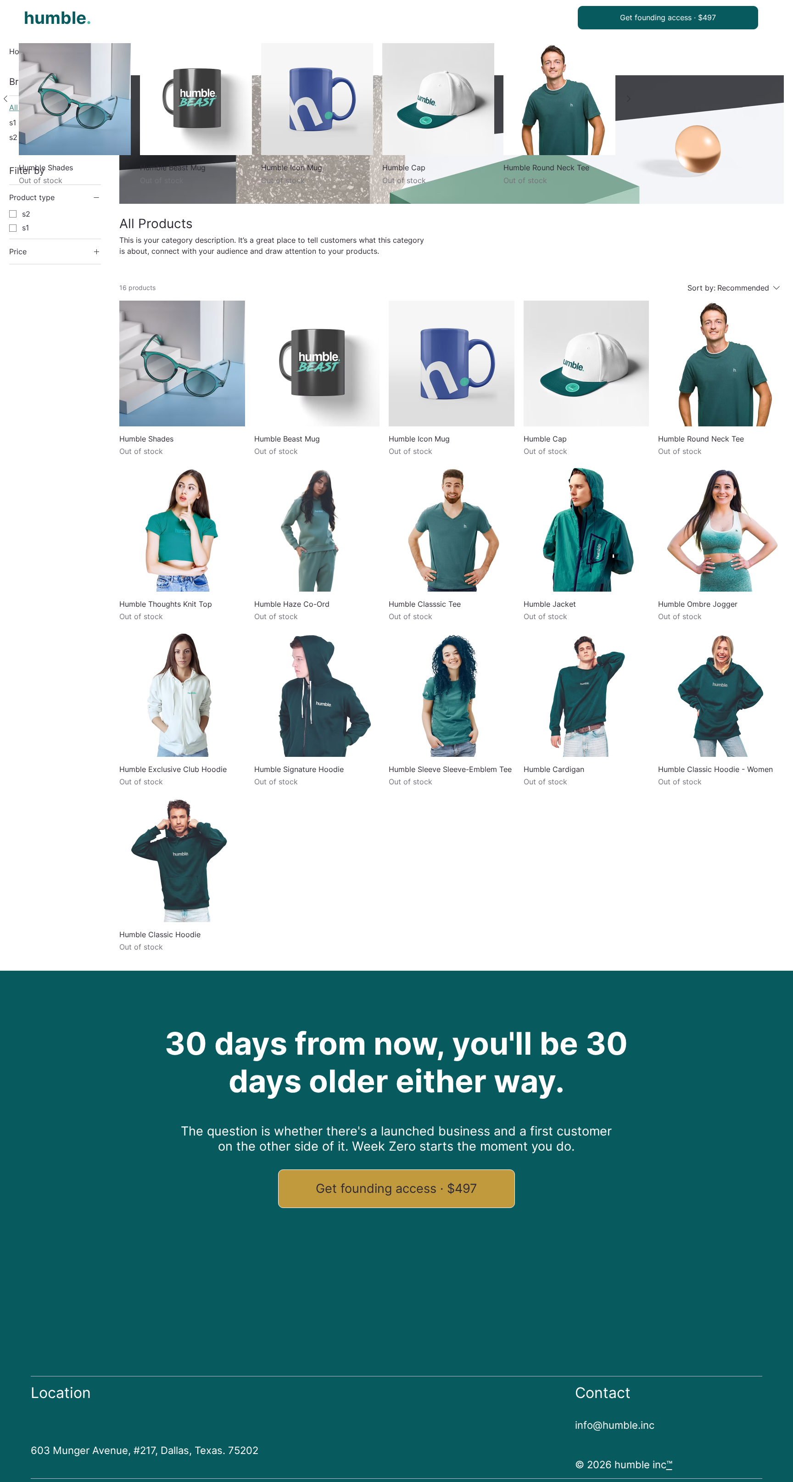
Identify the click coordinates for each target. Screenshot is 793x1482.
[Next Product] (628, 98)
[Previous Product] (5, 98)
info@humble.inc (614, 1425)
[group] (317, 119)
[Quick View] (75, 99)
